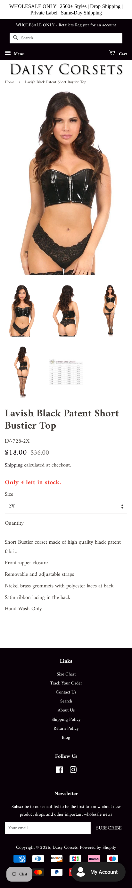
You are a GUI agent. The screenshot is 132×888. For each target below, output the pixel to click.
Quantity (14, 523)
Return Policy (66, 729)
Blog (66, 738)
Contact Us (66, 692)
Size (9, 494)
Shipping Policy (66, 720)
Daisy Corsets (65, 848)
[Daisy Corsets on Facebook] (59, 771)
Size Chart (66, 674)
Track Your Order (66, 683)
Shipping (13, 465)
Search (66, 701)
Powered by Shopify (98, 848)
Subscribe (109, 828)
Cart (122, 54)
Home (9, 82)
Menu (18, 54)
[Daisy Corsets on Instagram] (73, 771)
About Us (66, 710)
